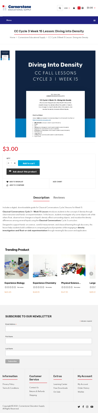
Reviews (59, 197)
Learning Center (60, 384)
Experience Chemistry (44, 283)
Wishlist (81, 392)
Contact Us (34, 388)
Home (12, 37)
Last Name (9, 349)
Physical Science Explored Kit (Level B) (72, 283)
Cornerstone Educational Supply (31, 37)
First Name (9, 336)
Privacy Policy (8, 384)
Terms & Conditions (11, 388)
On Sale (56, 392)
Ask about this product (25, 172)
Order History (83, 388)
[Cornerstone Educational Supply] (17, 10)
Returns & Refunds (37, 391)
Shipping (33, 395)
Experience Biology (15, 283)
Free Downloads (60, 388)
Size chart (57, 182)
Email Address (11, 324)
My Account (83, 384)
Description (41, 197)
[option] (55, 94)
